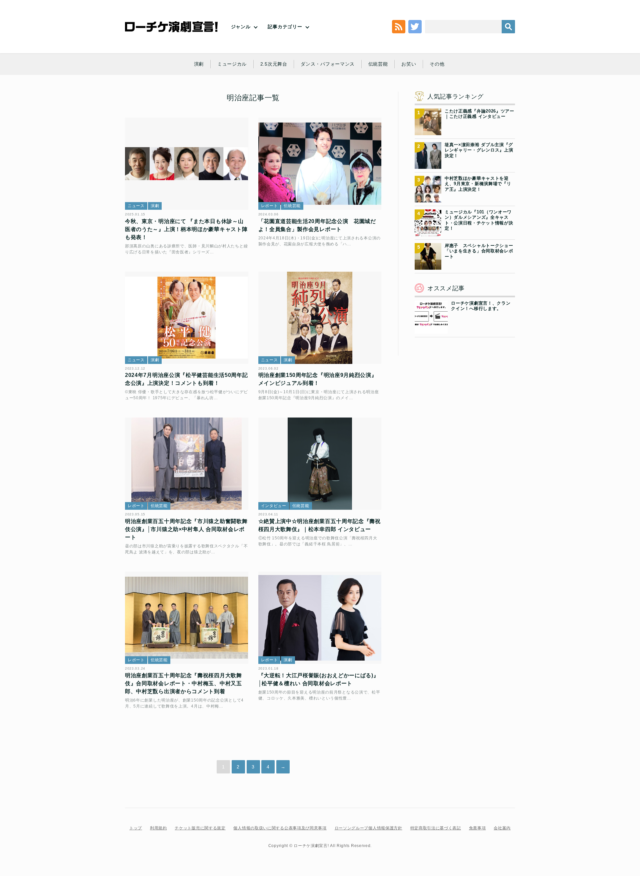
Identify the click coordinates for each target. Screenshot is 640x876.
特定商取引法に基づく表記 (435, 828)
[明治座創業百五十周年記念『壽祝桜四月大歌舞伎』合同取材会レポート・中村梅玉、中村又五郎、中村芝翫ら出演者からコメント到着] (186, 618)
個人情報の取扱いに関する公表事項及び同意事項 (279, 828)
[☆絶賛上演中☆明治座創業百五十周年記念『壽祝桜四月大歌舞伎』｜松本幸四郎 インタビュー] (320, 464)
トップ (135, 828)
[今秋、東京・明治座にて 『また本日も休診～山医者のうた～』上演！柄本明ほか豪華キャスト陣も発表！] (186, 164)
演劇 (199, 64)
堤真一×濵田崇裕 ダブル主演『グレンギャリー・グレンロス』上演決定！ (479, 150)
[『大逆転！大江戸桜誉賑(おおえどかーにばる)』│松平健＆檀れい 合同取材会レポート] (320, 618)
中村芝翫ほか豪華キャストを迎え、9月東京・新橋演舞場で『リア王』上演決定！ (478, 184)
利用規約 (158, 828)
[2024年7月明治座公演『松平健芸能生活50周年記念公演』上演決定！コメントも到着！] (186, 318)
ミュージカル (232, 64)
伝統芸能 (378, 64)
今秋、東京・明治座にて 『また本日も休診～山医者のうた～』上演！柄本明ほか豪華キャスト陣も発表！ (186, 229)
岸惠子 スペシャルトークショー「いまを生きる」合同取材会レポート (479, 251)
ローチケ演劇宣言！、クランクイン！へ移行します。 (480, 306)
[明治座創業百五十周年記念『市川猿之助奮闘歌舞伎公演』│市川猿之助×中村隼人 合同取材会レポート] (186, 464)
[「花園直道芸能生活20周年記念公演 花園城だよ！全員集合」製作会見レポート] (320, 164)
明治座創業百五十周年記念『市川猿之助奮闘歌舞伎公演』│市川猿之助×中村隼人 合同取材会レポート (186, 529)
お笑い (408, 64)
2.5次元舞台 (273, 64)
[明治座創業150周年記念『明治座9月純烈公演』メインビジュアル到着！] (320, 318)
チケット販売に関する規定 (200, 828)
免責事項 (477, 828)
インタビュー (273, 505)
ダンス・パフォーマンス (328, 64)
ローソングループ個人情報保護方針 (368, 828)
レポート (269, 205)
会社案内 (502, 828)
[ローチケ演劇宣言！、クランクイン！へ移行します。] (431, 329)
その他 (437, 64)
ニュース (136, 205)
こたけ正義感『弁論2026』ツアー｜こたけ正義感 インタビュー (479, 114)
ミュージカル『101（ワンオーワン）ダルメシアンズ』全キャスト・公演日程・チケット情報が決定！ (479, 220)
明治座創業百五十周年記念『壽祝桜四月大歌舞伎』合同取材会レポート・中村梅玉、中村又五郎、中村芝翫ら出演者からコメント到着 (183, 683)
